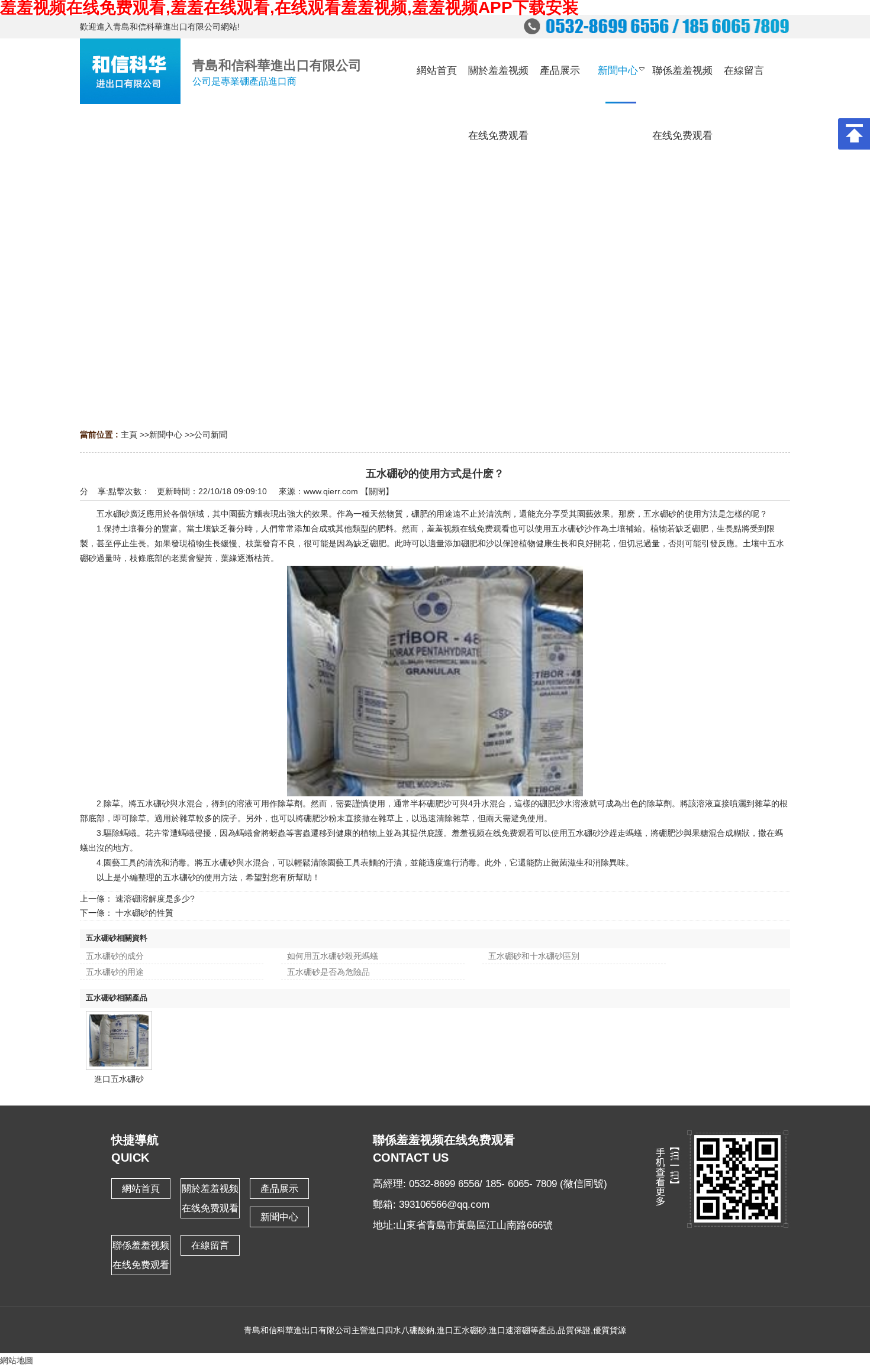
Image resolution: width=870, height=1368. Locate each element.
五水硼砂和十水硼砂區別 (533, 956)
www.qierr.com (331, 491)
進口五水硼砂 (119, 1079)
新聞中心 (165, 434)
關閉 (377, 491)
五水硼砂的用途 (115, 972)
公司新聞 (210, 434)
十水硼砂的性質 (144, 913)
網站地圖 (16, 1360)
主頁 (129, 434)
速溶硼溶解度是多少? (155, 898)
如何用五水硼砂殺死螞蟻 (332, 956)
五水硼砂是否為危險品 (328, 972)
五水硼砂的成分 (115, 956)
